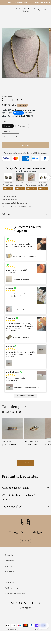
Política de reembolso (15, 593)
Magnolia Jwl (20, 630)
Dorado (9, 126)
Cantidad (6, 131)
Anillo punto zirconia (31, 441)
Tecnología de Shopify (34, 630)
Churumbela (6, 441)
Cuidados (9, 555)
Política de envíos (13, 588)
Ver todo (25, 463)
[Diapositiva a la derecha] (31, 91)
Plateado (23, 126)
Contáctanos (11, 582)
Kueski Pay (10, 572)
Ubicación (9, 560)
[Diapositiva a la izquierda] (20, 91)
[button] (5, 10)
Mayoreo (9, 566)
